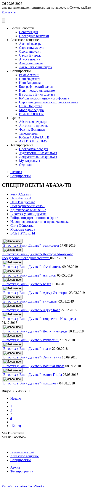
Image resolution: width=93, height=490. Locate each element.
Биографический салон (36, 86)
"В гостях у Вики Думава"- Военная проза (33, 366)
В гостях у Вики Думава (37, 94)
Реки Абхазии (29, 75)
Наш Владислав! (31, 83)
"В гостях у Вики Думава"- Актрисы (29, 275)
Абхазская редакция (33, 122)
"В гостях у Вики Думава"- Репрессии (30, 340)
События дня (28, 32)
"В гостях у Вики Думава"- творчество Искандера (39, 319)
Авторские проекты (33, 125)
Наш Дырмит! (29, 79)
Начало (15, 398)
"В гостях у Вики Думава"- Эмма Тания (31, 357)
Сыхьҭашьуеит (30, 51)
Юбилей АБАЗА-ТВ (34, 137)
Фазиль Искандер (32, 129)
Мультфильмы (29, 161)
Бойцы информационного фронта (44, 98)
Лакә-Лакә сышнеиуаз (35, 67)
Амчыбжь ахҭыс (31, 44)
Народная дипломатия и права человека (48, 102)
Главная (16, 172)
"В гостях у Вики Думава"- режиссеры (30, 245)
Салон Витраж (30, 55)
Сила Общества (30, 106)
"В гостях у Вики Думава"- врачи (26, 348)
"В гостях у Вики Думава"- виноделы (30, 301)
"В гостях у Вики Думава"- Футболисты (31, 267)
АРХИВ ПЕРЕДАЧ (33, 141)
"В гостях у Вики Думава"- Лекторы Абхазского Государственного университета (37, 256)
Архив (15, 467)
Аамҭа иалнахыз (31, 63)
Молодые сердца (31, 110)
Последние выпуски (34, 36)
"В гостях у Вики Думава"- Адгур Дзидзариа (35, 293)
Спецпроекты (20, 176)
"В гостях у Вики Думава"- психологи (30, 383)
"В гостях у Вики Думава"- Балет (26, 284)
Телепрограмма (21, 471)
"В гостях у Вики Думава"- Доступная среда (34, 331)
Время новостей (22, 452)
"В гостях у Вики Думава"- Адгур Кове (31, 310)
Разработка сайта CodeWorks (23, 486)
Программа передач (33, 149)
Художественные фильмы (38, 153)
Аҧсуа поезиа (29, 59)
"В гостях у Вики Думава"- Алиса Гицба (32, 374)
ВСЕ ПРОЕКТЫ (31, 114)
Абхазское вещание (24, 456)
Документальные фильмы (38, 157)
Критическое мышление (37, 90)
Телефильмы (28, 133)
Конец (16, 426)
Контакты (9, 12)
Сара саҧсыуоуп (31, 47)
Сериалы (25, 164)
